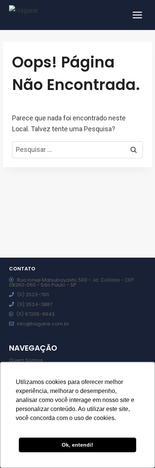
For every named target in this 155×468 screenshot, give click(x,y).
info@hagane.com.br (43, 323)
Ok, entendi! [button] (77, 445)
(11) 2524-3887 (34, 304)
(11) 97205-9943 (35, 314)
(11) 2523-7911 (33, 294)
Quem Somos (26, 360)
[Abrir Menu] (137, 14)
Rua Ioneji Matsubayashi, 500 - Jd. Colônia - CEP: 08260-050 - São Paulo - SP (72, 282)
